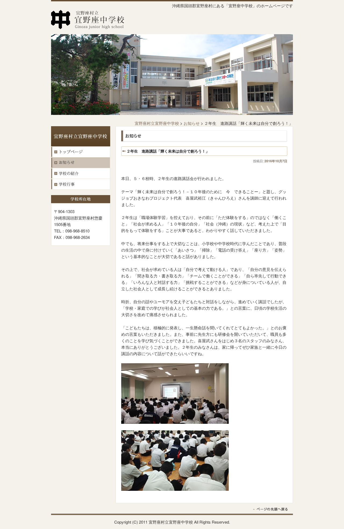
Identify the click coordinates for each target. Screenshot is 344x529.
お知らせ (192, 123)
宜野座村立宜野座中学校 (157, 123)
